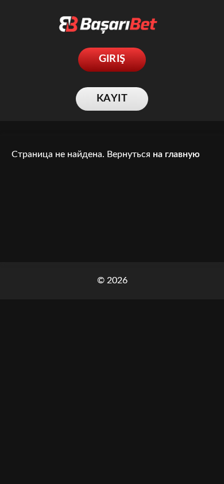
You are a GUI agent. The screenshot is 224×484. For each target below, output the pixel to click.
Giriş (112, 59)
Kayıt (112, 98)
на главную (176, 154)
